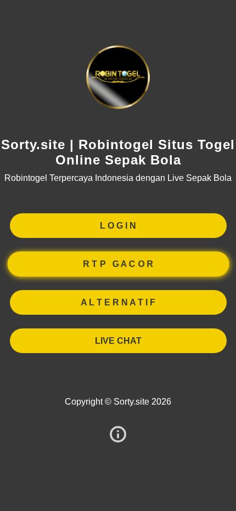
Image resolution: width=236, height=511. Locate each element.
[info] (118, 435)
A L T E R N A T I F (118, 302)
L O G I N (118, 225)
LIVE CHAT (118, 340)
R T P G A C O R (117, 263)
